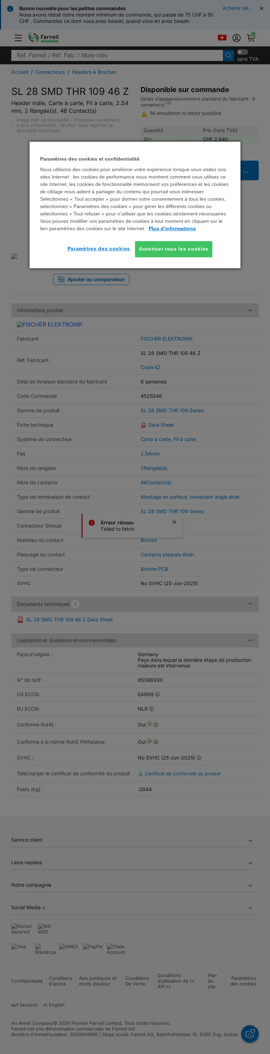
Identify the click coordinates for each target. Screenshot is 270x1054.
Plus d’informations (172, 229)
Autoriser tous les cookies (173, 249)
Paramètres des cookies (99, 249)
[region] (135, 205)
